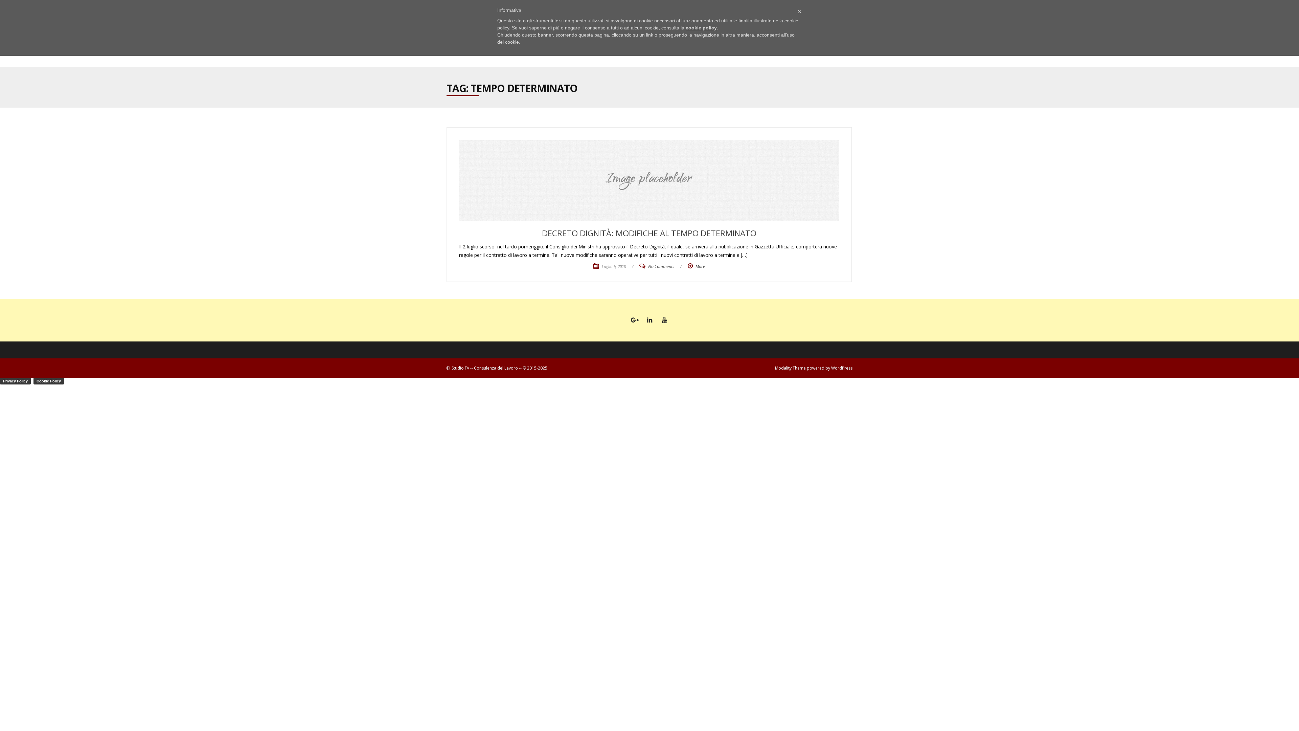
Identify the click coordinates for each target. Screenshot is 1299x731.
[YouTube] (664, 320)
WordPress (841, 368)
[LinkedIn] (649, 320)
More (700, 266)
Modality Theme (790, 368)
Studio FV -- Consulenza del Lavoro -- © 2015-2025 (499, 368)
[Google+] (634, 320)
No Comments (661, 266)
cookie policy (701, 27)
